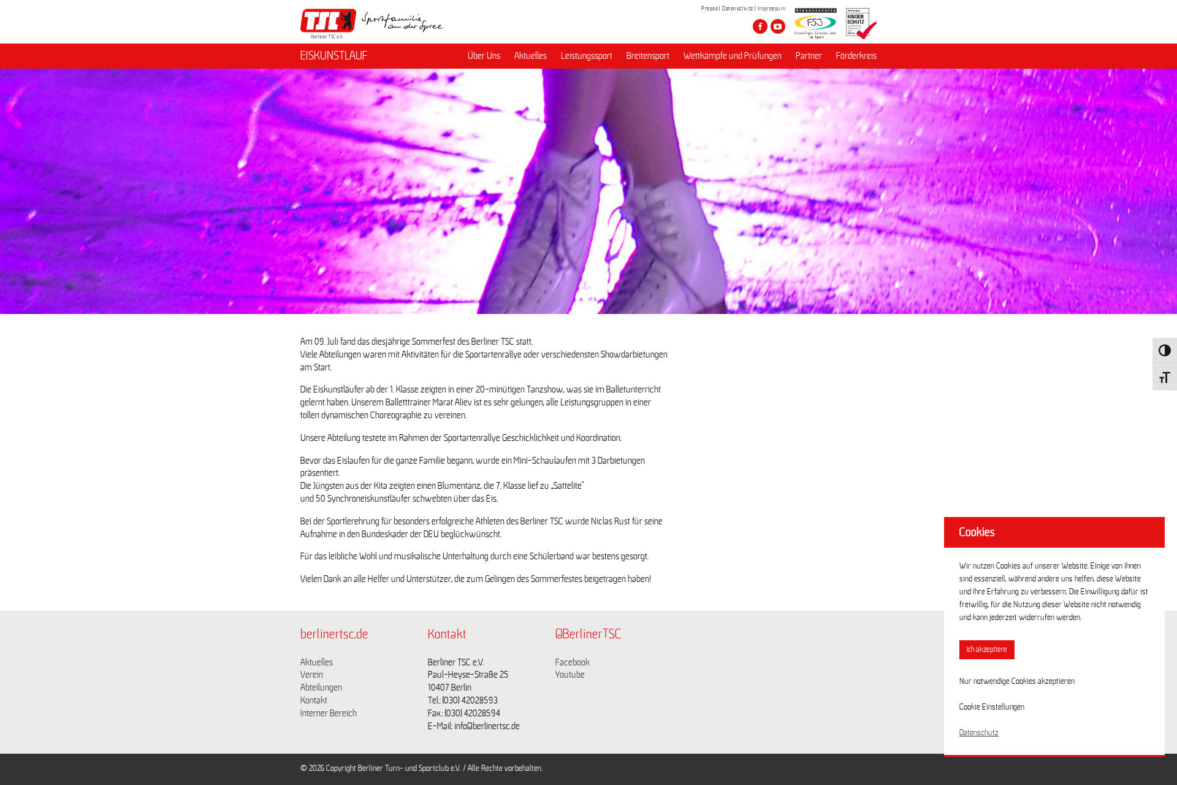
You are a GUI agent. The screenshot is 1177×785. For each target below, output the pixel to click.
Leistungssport (586, 56)
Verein (311, 675)
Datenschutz (737, 9)
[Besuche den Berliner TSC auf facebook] (760, 26)
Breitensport (648, 56)
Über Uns (484, 56)
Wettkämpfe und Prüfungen (733, 56)
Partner (809, 56)
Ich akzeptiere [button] (987, 650)
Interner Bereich (328, 713)
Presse (709, 9)
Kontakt (313, 700)
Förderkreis (856, 56)
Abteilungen (321, 687)
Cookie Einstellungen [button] (991, 707)
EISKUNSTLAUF (334, 56)
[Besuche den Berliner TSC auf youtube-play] (778, 26)
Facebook (572, 662)
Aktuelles (530, 56)
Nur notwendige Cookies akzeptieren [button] (1017, 681)
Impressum (772, 9)
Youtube (570, 675)
